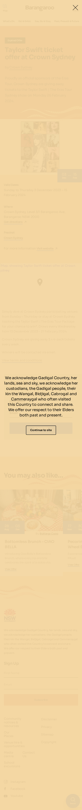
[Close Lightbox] (75, 7)
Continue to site (41, 430)
